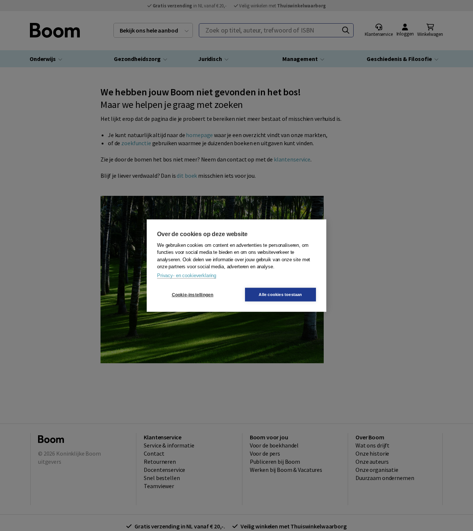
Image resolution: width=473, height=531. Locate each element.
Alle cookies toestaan (280, 294)
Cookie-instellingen (193, 294)
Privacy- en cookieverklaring (186, 275)
